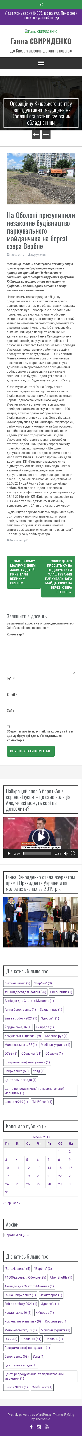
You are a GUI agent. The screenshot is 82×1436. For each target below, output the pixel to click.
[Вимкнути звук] (65, 853)
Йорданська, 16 (18, 1027)
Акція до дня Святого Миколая (29, 1001)
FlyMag (69, 1414)
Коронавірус (56, 1036)
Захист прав (51, 1009)
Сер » (17, 1203)
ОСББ (11, 1053)
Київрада (45, 1027)
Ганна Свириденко (20, 1009)
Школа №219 (16, 1102)
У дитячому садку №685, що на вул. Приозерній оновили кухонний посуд (41, 15)
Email (12, 694)
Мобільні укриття (55, 1044)
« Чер (7, 1203)
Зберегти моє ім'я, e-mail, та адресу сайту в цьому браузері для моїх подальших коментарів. (40, 736)
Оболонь (54, 1053)
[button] (41, 837)
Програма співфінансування (27, 1062)
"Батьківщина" (17, 983)
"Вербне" (43, 983)
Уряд (39, 1071)
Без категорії (18, 540)
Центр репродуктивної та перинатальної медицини (34, 1091)
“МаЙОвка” (42, 1102)
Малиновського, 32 (21, 1044)
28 (49, 1184)
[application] (40, 837)
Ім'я (11, 678)
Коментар (15, 634)
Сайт (10, 710)
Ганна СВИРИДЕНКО (41, 41)
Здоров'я (50, 1018)
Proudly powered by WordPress (30, 1414)
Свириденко (17, 1071)
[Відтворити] (9, 853)
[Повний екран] (72, 853)
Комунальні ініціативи (23, 1036)
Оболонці (31, 1053)
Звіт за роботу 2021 (21, 1018)
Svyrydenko (38, 254)
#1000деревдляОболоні (25, 992)
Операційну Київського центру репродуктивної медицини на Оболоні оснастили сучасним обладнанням (41, 112)
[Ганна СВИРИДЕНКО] (41, 33)
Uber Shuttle (61, 992)
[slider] (37, 853)
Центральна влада (21, 1080)
